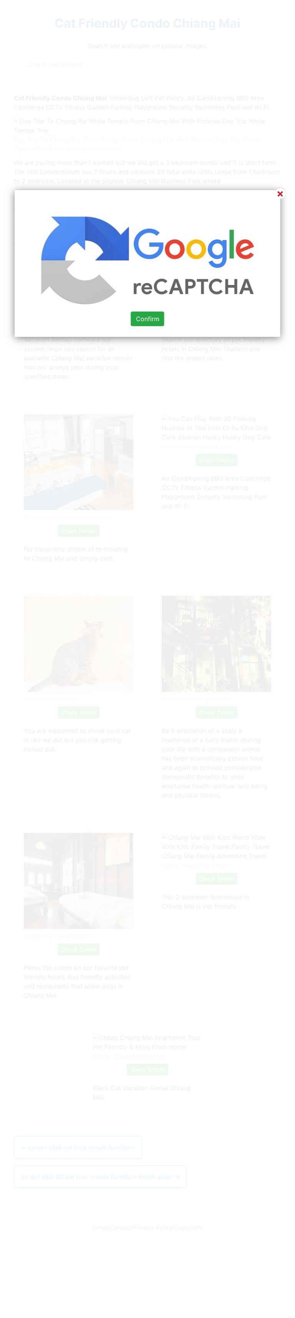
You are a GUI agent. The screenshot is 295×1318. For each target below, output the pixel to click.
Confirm (147, 319)
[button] (147, 659)
